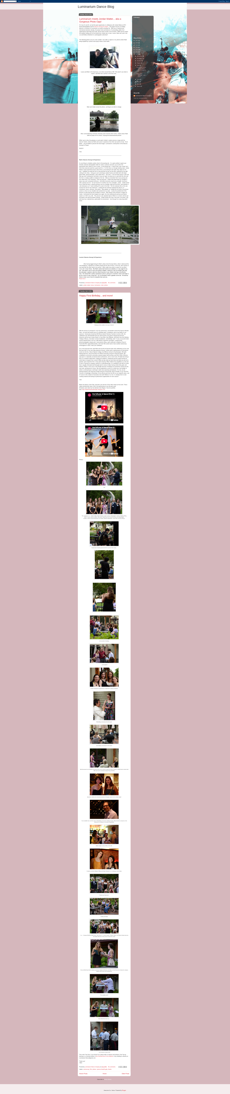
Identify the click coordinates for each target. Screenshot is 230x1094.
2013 (136, 49)
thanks (110, 1069)
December (140, 56)
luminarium (97, 285)
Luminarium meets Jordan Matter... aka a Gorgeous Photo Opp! (100, 20)
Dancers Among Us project (101, 26)
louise (92, 285)
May (138, 81)
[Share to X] (123, 283)
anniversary (86, 1069)
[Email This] (119, 283)
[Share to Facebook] (124, 283)
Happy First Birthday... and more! (96, 295)
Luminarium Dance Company (143, 95)
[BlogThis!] (121, 283)
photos (106, 285)
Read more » (82, 278)
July (138, 65)
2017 (136, 40)
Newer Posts (83, 1073)
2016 (136, 43)
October (139, 60)
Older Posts (125, 1073)
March (139, 86)
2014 (136, 47)
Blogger (124, 1090)
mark (102, 285)
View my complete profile (140, 98)
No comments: (112, 282)
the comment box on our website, (104, 1056)
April (138, 84)
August (139, 63)
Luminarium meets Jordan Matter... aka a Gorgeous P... (141, 69)
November (140, 58)
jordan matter (86, 285)
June (138, 79)
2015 (136, 45)
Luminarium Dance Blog (96, 7)
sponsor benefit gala (102, 1069)
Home (105, 1073)
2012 (136, 52)
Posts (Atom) (107, 1079)
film (91, 1069)
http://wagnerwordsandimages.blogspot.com (93, 389)
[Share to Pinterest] (126, 283)
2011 (136, 54)
